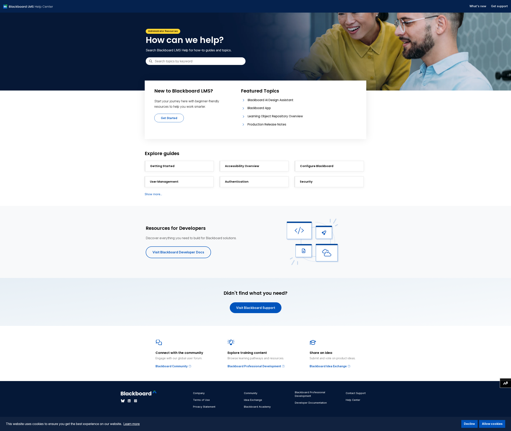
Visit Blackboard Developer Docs (178, 252)
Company (199, 393)
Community (250, 393)
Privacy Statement (204, 406)
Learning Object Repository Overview (275, 116)
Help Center (353, 399)
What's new (477, 6)
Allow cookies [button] (492, 423)
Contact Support (356, 393)
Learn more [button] (131, 424)
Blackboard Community (171, 366)
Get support (499, 6)
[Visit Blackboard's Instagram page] (136, 401)
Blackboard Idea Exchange (328, 366)
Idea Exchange (253, 399)
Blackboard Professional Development (255, 366)
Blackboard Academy (257, 406)
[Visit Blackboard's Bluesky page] (123, 401)
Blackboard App (259, 108)
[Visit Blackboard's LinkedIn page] (129, 401)
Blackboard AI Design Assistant (270, 100)
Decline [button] (469, 423)
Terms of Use (201, 399)
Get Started (169, 118)
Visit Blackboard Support (255, 308)
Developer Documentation (311, 402)
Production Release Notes (267, 124)
